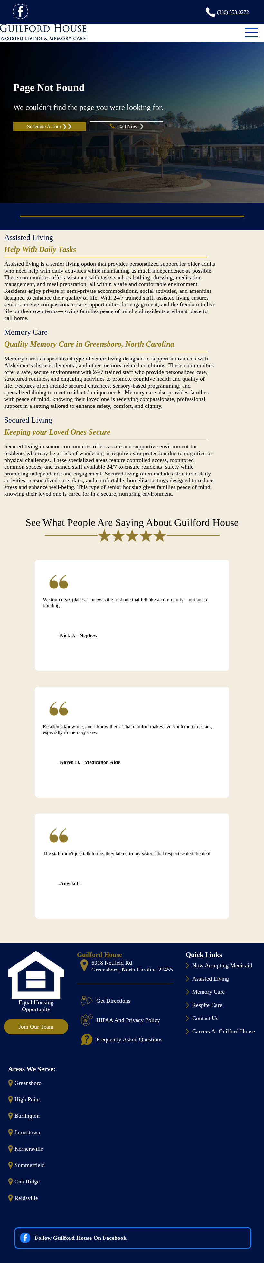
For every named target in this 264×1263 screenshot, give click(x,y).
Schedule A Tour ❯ (47, 126)
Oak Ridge (27, 1181)
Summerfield (29, 1165)
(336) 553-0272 (233, 12)
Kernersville (28, 1148)
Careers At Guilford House (223, 1031)
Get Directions (113, 1001)
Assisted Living (28, 237)
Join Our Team (36, 1026)
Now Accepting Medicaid (222, 965)
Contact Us (205, 1018)
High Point (27, 1099)
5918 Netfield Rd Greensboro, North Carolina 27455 (132, 966)
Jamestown (27, 1132)
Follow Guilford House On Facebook (81, 1238)
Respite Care (207, 1005)
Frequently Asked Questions (129, 1039)
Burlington (27, 1116)
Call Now (128, 126)
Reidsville (26, 1198)
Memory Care (26, 332)
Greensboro (28, 1083)
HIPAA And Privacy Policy (128, 1020)
